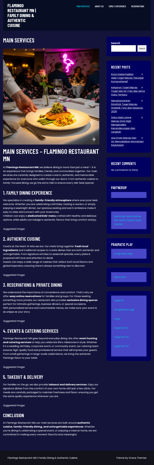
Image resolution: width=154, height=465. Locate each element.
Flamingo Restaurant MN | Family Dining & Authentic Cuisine (22, 15)
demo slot (120, 216)
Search (115, 43)
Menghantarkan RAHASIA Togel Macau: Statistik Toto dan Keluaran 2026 (127, 106)
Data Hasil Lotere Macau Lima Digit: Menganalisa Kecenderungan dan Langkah (123, 125)
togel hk (119, 300)
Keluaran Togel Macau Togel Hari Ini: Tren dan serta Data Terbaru (128, 91)
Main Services (83, 6)
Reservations (137, 6)
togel (117, 318)
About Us (99, 6)
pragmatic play (123, 253)
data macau (134, 216)
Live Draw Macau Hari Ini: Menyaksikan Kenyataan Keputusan (127, 141)
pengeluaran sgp (124, 309)
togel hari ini (121, 328)
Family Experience (117, 6)
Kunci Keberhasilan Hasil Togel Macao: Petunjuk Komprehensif (127, 78)
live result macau (124, 220)
